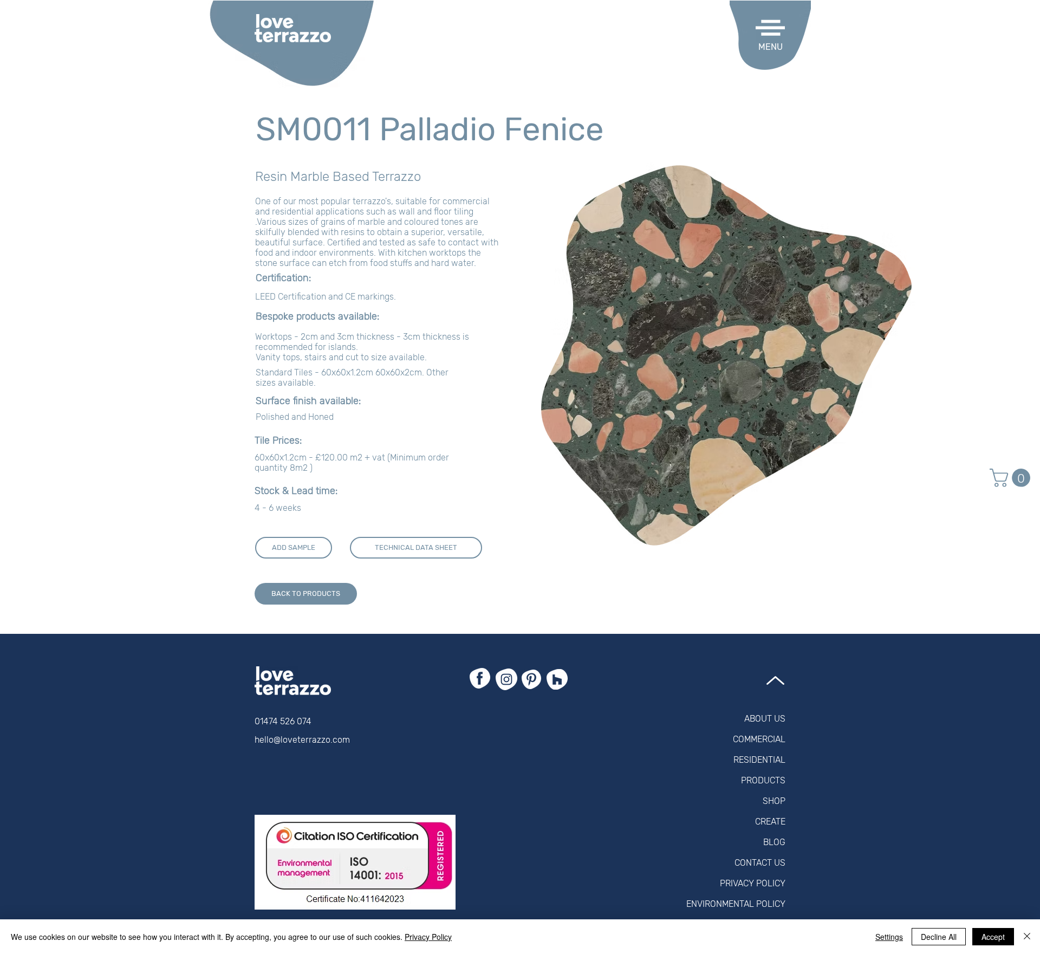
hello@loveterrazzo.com (302, 740)
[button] (770, 28)
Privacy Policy (428, 936)
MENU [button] (770, 47)
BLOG (774, 842)
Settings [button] (889, 936)
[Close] (1027, 936)
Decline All (939, 936)
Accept (993, 936)
